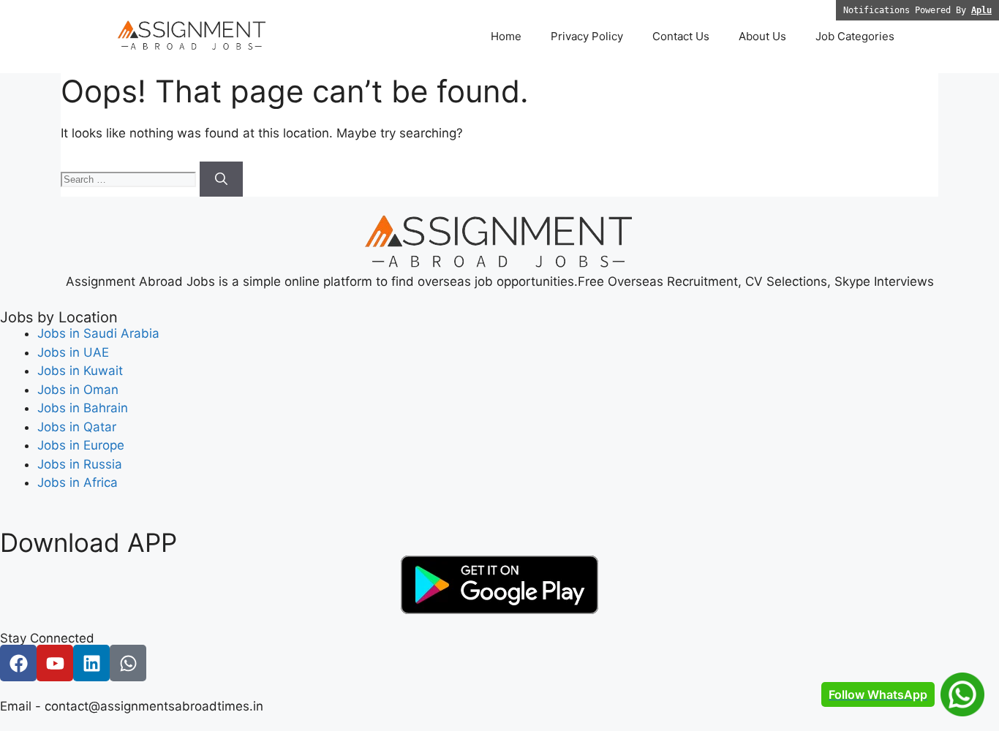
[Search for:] (130, 178)
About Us (762, 36)
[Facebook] (18, 663)
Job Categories (854, 36)
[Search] (221, 179)
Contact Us (680, 36)
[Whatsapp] (128, 663)
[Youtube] (55, 663)
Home (506, 36)
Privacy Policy (587, 36)
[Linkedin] (91, 663)
